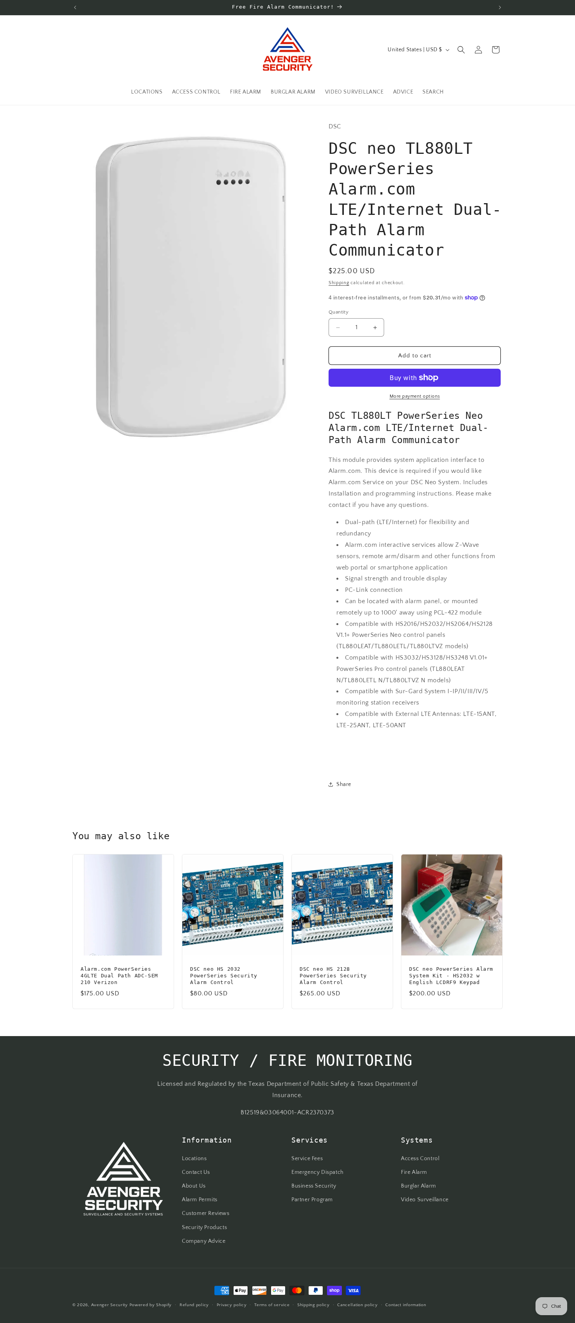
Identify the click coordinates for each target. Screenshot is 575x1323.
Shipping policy (313, 1304)
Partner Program (312, 1200)
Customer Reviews (206, 1213)
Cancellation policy (357, 1304)
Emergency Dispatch (317, 1172)
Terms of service (271, 1304)
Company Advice (203, 1241)
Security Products (204, 1227)
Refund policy (194, 1304)
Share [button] (343, 784)
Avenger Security (109, 1305)
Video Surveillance (425, 1200)
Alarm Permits (199, 1200)
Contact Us (196, 1172)
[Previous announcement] (75, 7)
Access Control (420, 1158)
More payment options (415, 396)
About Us (194, 1186)
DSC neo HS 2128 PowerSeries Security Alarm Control (333, 975)
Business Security (313, 1186)
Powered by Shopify (150, 1305)
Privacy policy (232, 1304)
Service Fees (307, 1158)
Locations (194, 1158)
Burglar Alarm (418, 1186)
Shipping (339, 282)
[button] (461, 49)
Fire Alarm (414, 1172)
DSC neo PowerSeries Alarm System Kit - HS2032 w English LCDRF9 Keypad (451, 975)
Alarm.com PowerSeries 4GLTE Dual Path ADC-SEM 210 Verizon (119, 975)
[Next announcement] (500, 7)
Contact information (405, 1304)
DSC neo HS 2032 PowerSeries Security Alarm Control (223, 975)
